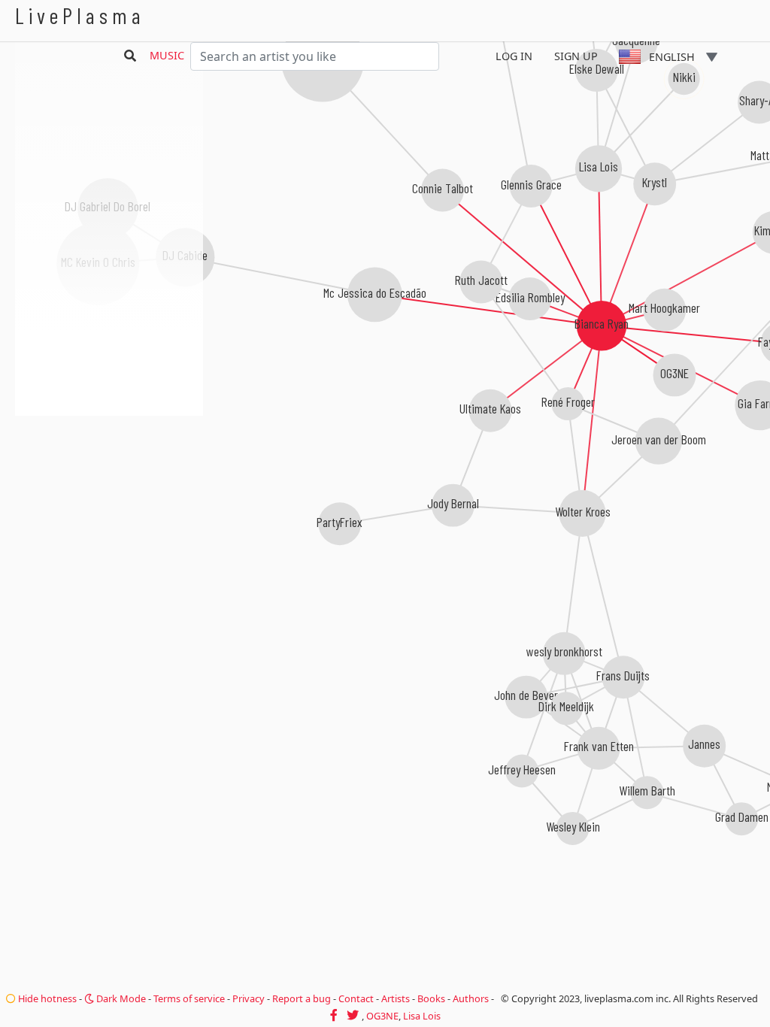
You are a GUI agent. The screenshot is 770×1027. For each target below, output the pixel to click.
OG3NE (382, 1015)
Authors (471, 998)
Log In (514, 56)
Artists (395, 998)
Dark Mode (120, 998)
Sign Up (576, 56)
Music (167, 55)
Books (431, 998)
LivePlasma (80, 15)
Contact (356, 998)
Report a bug (301, 998)
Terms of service (189, 998)
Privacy (248, 998)
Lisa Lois (422, 1015)
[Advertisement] (109, 496)
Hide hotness (46, 998)
